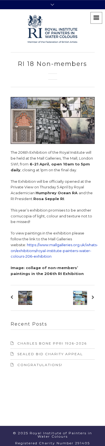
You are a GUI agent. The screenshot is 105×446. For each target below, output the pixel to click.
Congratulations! (39, 365)
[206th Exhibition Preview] (92, 298)
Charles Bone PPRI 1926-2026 (52, 343)
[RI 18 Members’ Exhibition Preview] (13, 298)
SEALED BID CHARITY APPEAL (50, 354)
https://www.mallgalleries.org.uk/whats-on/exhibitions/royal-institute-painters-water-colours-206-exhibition (54, 251)
